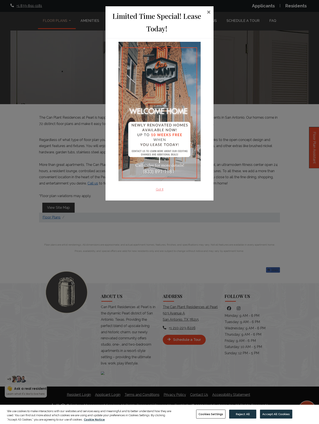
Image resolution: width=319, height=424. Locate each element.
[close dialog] (209, 12)
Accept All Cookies (276, 414)
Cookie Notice (94, 419)
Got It (159, 189)
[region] (159, 414)
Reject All (243, 414)
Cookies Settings (211, 414)
